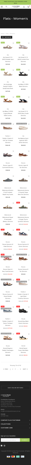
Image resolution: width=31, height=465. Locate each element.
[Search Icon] (6, 7)
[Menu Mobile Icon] (2, 7)
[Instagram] (4, 446)
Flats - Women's (10, 33)
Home (2, 33)
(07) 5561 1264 (4, 416)
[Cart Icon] (28, 7)
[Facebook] (1, 446)
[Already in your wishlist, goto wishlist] (13, 43)
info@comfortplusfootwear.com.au (10, 411)
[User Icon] (24, 7)
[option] (15, 388)
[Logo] (15, 7)
